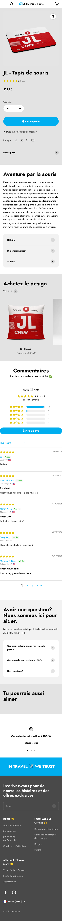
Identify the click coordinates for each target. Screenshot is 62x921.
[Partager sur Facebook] (16, 140)
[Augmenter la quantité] (20, 108)
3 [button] (32, 585)
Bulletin (37, 849)
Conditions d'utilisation (14, 846)
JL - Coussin (26, 349)
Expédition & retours (13, 876)
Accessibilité (9, 881)
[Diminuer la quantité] (7, 108)
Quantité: (7, 101)
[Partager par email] (33, 140)
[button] (10, 81)
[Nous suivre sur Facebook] (5, 892)
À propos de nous (12, 825)
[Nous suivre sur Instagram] (14, 892)
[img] (7, 452)
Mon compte (9, 831)
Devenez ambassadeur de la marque (45, 836)
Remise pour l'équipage (46, 829)
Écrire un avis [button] (31, 431)
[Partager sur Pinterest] (27, 140)
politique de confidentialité (10, 838)
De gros (38, 844)
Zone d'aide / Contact (14, 870)
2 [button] (27, 585)
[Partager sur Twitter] (21, 140)
